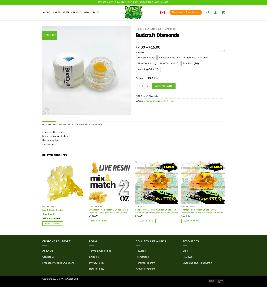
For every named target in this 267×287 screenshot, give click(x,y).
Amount (140, 53)
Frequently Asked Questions (58, 263)
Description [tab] (49, 124)
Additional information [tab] (73, 124)
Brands (162, 101)
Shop (45, 12)
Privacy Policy (96, 263)
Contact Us (48, 257)
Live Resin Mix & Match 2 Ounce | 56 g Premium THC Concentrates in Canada (108, 211)
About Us (47, 251)
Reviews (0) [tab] (95, 124)
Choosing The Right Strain (197, 263)
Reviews (187, 257)
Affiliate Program (145, 268)
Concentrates (153, 29)
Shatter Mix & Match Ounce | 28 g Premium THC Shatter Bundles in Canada (202, 211)
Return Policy (96, 268)
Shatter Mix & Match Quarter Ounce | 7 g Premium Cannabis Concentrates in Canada (156, 211)
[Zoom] (46, 111)
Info (86, 12)
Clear (222, 51)
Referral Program (145, 263)
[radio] (146, 57)
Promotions (142, 257)
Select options (53, 223)
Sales (56, 12)
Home (139, 29)
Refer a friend (71, 12)
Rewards (141, 251)
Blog (96, 12)
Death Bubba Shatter (53, 209)
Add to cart (164, 86)
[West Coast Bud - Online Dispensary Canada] (133, 12)
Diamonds (170, 29)
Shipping (94, 257)
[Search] (207, 12)
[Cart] (223, 12)
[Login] (215, 12)
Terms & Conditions (100, 251)
